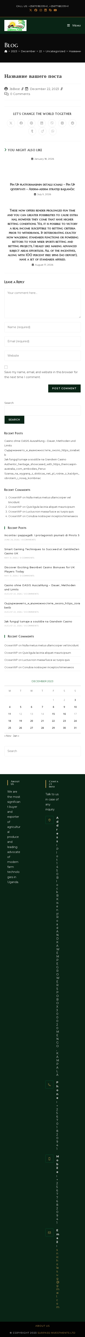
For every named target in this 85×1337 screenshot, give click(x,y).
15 (53, 714)
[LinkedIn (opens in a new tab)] (45, 10)
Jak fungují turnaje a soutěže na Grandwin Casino (35, 459)
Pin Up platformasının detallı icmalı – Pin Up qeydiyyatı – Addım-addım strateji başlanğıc (42, 186)
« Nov (7, 735)
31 (75, 728)
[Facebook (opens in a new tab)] (35, 10)
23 (64, 721)
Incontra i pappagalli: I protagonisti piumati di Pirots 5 (42, 535)
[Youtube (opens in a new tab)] (55, 10)
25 (9, 728)
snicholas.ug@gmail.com (57, 1278)
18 (9, 721)
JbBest (14, 89)
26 (20, 728)
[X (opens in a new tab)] (30, 10)
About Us (42, 1325)
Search (9, 402)
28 (42, 728)
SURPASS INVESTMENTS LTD (57, 1332)
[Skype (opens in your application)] (50, 10)
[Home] (5, 51)
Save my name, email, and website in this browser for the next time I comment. (41, 374)
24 (75, 721)
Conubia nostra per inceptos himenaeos (52, 516)
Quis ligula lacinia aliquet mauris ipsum (50, 506)
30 (64, 728)
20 (31, 721)
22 (53, 721)
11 (9, 714)
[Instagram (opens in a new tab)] (40, 10)
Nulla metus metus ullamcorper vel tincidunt (50, 645)
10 (75, 707)
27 (31, 728)
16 (64, 714)
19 (20, 721)
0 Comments (20, 94)
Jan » (16, 735)
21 (42, 721)
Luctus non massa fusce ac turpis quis (50, 511)
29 (53, 728)
